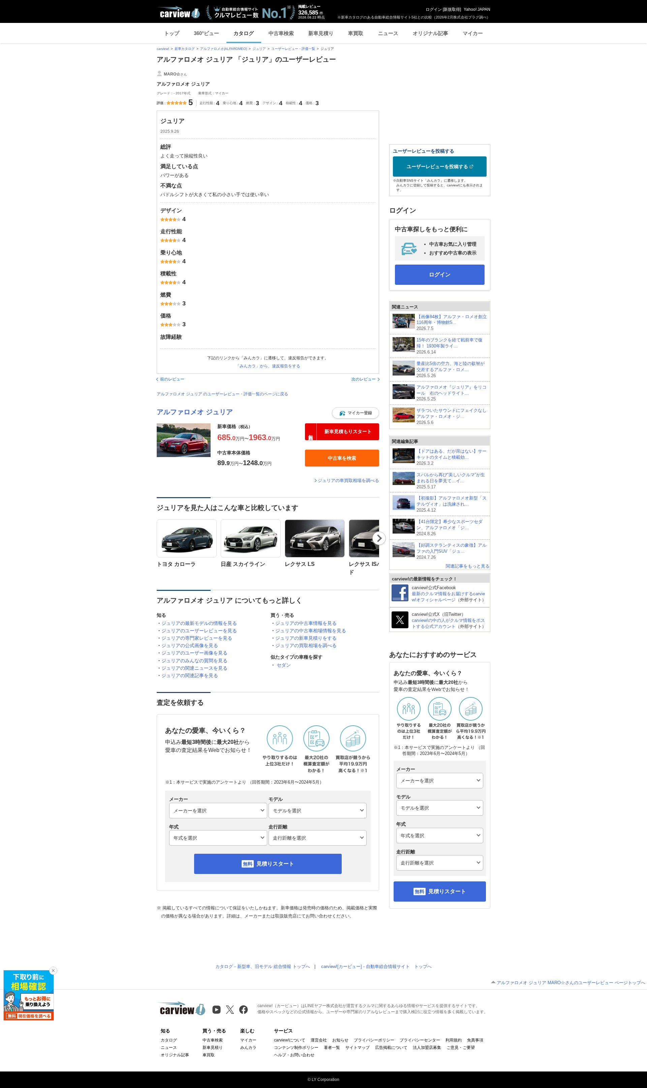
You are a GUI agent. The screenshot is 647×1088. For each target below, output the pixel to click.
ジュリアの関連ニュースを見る (194, 668)
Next (379, 538)
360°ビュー (206, 33)
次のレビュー (363, 379)
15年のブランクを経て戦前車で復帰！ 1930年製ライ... (450, 346)
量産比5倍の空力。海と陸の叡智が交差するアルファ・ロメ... (451, 369)
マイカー (473, 33)
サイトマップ (357, 1047)
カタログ (244, 33)
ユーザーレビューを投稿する (437, 166)
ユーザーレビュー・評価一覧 (293, 49)
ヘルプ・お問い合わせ (294, 1055)
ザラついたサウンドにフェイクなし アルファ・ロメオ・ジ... (452, 416)
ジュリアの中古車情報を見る (306, 623)
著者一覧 (332, 1047)
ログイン (434, 9)
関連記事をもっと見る (468, 566)
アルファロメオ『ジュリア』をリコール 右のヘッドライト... (452, 393)
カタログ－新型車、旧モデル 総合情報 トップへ (262, 966)
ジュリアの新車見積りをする (306, 638)
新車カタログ (185, 49)
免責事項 (475, 1040)
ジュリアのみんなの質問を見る (194, 660)
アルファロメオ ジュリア (195, 412)
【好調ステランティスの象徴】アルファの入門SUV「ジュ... (452, 551)
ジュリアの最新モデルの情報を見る (199, 623)
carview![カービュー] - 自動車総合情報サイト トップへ (376, 966)
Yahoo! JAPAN (477, 9)
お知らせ (340, 1040)
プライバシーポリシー (374, 1040)
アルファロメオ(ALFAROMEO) (223, 49)
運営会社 (319, 1040)
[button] (355, 413)
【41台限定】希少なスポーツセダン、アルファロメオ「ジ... (450, 527)
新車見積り (321, 33)
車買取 (355, 33)
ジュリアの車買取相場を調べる (348, 480)
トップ (171, 33)
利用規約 (453, 1040)
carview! (163, 49)
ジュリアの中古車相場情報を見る (310, 630)
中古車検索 (281, 33)
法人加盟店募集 (427, 1047)
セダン (284, 665)
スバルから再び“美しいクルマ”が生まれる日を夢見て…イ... (451, 480)
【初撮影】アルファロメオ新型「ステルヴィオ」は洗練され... (452, 504)
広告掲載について (391, 1047)
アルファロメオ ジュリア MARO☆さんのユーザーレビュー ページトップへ (571, 982)
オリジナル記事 (430, 33)
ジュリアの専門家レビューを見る (196, 638)
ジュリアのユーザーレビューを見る (199, 630)
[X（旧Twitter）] (230, 1009)
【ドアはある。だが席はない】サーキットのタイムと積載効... (452, 457)
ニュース (388, 33)
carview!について (289, 1040)
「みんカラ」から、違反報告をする (268, 366)
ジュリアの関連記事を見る (189, 675)
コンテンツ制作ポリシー (296, 1047)
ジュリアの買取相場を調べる (306, 645)
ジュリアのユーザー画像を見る (194, 653)
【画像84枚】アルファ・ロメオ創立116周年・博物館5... (452, 322)
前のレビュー (172, 379)
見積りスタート (275, 864)
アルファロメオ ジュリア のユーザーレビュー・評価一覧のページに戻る (222, 394)
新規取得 (452, 9)
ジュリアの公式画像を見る (189, 645)
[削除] (53, 971)
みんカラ (248, 1047)
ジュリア (259, 49)
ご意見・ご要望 (460, 1047)
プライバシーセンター (420, 1040)
